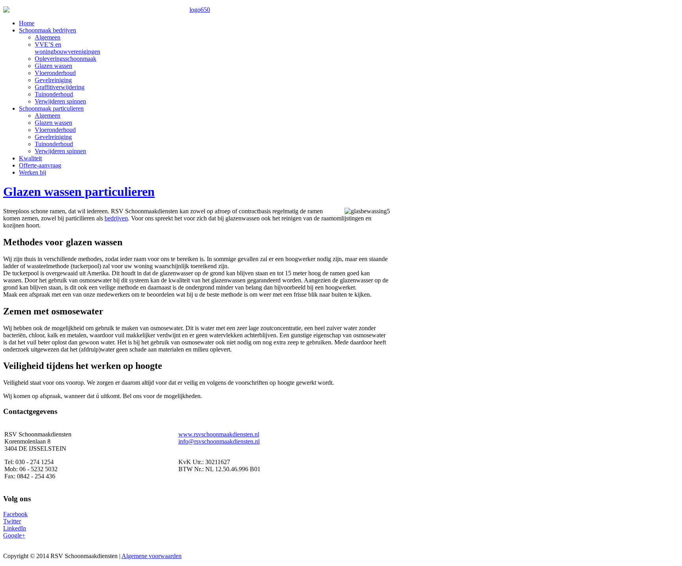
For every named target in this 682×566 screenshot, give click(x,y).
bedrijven (116, 218)
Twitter (12, 521)
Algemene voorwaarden (152, 556)
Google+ (14, 535)
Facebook (15, 514)
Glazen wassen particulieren (79, 191)
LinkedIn (14, 528)
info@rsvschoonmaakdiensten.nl (219, 441)
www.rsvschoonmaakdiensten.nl (218, 434)
